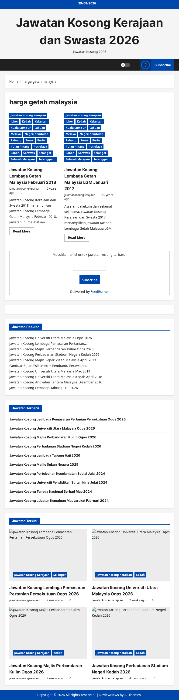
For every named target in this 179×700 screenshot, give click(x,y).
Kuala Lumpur (21, 128)
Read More (23, 232)
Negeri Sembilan (36, 134)
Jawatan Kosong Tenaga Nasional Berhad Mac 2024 (50, 491)
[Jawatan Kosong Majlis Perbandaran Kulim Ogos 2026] (48, 633)
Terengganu (47, 159)
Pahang (16, 140)
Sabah (15, 153)
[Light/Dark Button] (125, 64)
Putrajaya (40, 147)
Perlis (41, 140)
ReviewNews (109, 695)
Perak (29, 140)
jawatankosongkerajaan (24, 189)
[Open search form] (135, 64)
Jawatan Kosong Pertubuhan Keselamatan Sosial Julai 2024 (57, 473)
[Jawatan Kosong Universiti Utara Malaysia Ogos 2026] (131, 555)
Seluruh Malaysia (23, 159)
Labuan (39, 128)
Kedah (26, 121)
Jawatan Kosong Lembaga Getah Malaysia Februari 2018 (32, 176)
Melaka (16, 134)
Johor (14, 121)
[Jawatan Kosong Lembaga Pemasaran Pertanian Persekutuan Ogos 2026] (48, 555)
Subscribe (163, 65)
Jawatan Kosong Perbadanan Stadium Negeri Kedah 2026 (55, 446)
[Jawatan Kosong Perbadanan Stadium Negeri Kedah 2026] (131, 633)
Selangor (45, 153)
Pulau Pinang (20, 147)
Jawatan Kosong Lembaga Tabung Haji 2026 (44, 455)
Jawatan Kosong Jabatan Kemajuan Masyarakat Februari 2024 (59, 500)
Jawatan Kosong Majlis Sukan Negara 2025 (43, 464)
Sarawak (29, 153)
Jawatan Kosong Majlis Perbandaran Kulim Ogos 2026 (52, 437)
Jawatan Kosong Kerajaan (28, 115)
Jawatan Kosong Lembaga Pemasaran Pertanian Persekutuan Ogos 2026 (67, 419)
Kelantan (41, 121)
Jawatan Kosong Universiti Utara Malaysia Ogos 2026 (52, 428)
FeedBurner (100, 291)
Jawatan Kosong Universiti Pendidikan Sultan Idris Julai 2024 (58, 482)
